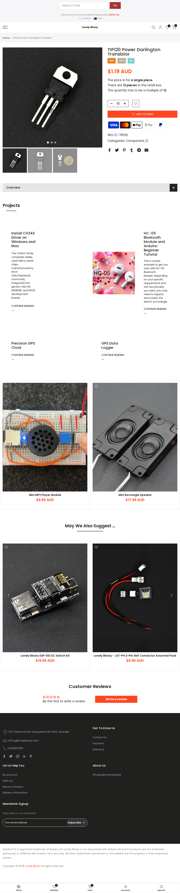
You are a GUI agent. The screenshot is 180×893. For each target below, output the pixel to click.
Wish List (8, 781)
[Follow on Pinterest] (31, 756)
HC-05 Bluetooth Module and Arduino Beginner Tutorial (154, 244)
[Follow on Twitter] (10, 756)
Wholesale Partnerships (107, 775)
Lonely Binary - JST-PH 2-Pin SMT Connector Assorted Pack (135, 655)
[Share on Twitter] (117, 150)
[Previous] (8, 595)
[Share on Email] (146, 150)
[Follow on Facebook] (4, 756)
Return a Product (13, 787)
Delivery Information (15, 792)
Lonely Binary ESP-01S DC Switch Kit (45, 655)
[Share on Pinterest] (124, 150)
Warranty (98, 749)
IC (147, 141)
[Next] (171, 595)
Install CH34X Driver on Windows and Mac (23, 239)
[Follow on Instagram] (17, 756)
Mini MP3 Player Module (45, 495)
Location (86, 18)
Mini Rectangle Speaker (135, 495)
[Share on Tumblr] (132, 150)
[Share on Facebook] (109, 150)
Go (115, 5)
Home (6, 38)
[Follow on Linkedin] (24, 756)
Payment (98, 743)
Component (135, 141)
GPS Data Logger (109, 345)
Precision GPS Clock (23, 345)
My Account (10, 775)
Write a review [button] (116, 699)
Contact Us (100, 737)
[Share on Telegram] (139, 150)
